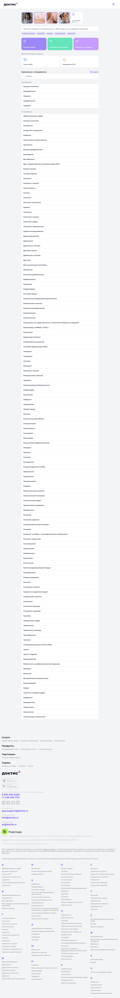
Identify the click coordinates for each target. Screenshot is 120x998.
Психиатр (65, 937)
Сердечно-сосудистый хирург (102, 874)
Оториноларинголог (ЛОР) (71, 902)
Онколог (64, 871)
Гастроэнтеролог (9, 918)
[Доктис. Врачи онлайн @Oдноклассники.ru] (13, 803)
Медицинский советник (41, 955)
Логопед (34, 940)
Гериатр (5, 938)
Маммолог (35, 950)
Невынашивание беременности (44, 968)
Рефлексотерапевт (68, 983)
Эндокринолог (96, 985)
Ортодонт (65, 891)
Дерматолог (7, 965)
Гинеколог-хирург (9, 946)
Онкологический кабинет (71, 874)
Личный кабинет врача (11, 758)
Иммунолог (36, 869)
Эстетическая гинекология (101, 993)
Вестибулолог (7, 901)
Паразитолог (66, 915)
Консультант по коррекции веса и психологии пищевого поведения (45, 909)
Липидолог (35, 937)
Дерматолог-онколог (10, 967)
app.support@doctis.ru (15, 810)
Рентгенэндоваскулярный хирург (74, 977)
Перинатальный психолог (71, 923)
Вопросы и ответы (9, 766)
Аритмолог (6, 885)
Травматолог (95, 901)
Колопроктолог (37, 903)
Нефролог (35, 976)
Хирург (93, 962)
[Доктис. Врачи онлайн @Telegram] (8, 803)
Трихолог (94, 909)
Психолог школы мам (69, 953)
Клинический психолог (40, 897)
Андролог (6, 880)
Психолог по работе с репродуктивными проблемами (74, 950)
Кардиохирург (37, 887)
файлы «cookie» (49, 849)
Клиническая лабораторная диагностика (42, 893)
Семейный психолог (98, 871)
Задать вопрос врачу (10, 741)
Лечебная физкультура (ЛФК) (43, 931)
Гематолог (6, 921)
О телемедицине (45, 749)
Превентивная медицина (71, 932)
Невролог (35, 965)
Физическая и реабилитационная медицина (104, 940)
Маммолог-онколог (39, 952)
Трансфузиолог (96, 906)
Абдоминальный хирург (11, 869)
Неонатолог (36, 974)
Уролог (93, 924)
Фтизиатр (94, 947)
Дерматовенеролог (9, 962)
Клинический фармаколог (42, 900)
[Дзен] (4, 803)
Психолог (65, 946)
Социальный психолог (99, 877)
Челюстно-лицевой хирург (101, 972)
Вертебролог (7, 898)
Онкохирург (66, 885)
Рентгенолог (66, 974)
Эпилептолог (95, 990)
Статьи (30, 766)
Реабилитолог (66, 969)
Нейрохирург (36, 971)
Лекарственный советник (41, 929)
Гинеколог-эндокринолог (12, 949)
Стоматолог (95, 880)
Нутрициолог (36, 979)
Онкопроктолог (67, 877)
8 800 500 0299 (10, 794)
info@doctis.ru (10, 817)
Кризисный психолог (40, 919)
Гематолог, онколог (9, 924)
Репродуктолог (67, 980)
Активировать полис (10, 749)
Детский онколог (9, 970)
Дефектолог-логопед (10, 973)
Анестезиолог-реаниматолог (13, 883)
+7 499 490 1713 (10, 797)
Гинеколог (6, 941)
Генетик (5, 929)
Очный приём (59, 741)
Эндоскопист (95, 988)
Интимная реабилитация (41, 871)
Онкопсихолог (67, 880)
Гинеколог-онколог (9, 944)
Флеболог (94, 944)
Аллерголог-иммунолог (11, 877)
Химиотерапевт (96, 959)
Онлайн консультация (29, 741)
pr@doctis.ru (9, 824)
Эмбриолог (94, 982)
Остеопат (64, 897)
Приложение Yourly (28, 749)
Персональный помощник (71, 926)
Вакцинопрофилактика (11, 895)
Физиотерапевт (96, 937)
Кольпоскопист (37, 906)
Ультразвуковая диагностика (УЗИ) (102, 920)
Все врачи (94, 72)
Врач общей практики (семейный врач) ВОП (15, 905)
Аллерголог (6, 874)
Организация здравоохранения (74, 888)
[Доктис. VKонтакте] (18, 803)
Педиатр (64, 921)
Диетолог (5, 976)
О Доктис (22, 766)
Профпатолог (66, 935)
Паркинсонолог (67, 918)
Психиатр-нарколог (69, 940)
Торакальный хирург (98, 898)
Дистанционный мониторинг (13, 979)
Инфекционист (37, 874)
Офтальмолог (66, 905)
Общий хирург (67, 869)
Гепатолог (6, 932)
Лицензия (6, 840)
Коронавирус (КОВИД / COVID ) (43, 913)
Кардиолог (35, 884)
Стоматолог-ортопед (98, 883)
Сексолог (94, 869)
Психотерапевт (67, 956)
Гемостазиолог (8, 927)
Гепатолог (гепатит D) (10, 935)
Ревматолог (65, 972)
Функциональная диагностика (102, 950)
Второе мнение (8, 908)
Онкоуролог (66, 883)
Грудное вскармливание (12, 952)
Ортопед (64, 894)
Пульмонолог (66, 959)
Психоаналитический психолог (73, 943)
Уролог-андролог (97, 927)
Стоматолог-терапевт (99, 885)
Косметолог (36, 916)
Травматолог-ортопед (99, 904)
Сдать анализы (46, 741)
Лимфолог (35, 934)
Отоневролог (66, 899)
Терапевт (94, 895)
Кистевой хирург (38, 890)
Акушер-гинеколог (9, 871)
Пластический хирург (70, 929)
